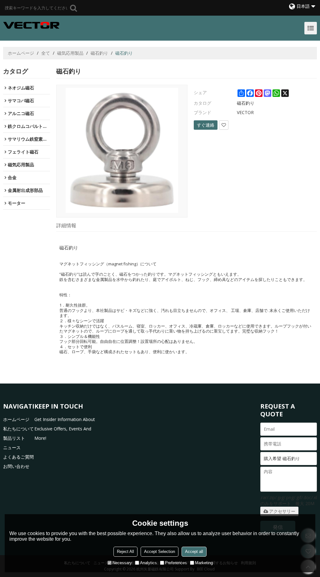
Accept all (194, 551)
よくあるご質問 (18, 457)
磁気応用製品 (70, 53)
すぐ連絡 (205, 125)
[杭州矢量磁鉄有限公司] (31, 25)
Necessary (122, 562)
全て (45, 53)
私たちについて (18, 429)
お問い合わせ (16, 466)
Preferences (176, 562)
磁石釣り (99, 53)
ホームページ (21, 53)
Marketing (204, 562)
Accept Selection (159, 551)
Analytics (148, 562)
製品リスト (14, 438)
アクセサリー (282, 511)
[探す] (73, 8)
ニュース (12, 447)
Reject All (125, 551)
